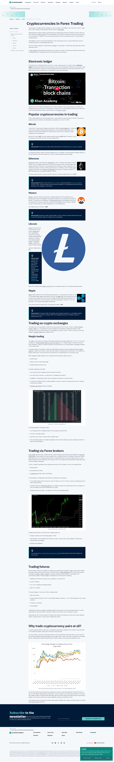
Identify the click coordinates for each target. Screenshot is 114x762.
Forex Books (50, 2)
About (77, 2)
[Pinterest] (55, 743)
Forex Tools (35, 2)
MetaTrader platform (46, 485)
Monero (14, 43)
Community (57, 2)
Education (65, 2)
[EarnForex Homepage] (16, 2)
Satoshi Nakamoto (64, 128)
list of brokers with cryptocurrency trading (49, 553)
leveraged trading (38, 332)
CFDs (59, 456)
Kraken (35, 328)
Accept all (107, 757)
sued (70, 313)
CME (71, 570)
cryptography (60, 29)
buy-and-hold (35, 702)
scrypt (30, 241)
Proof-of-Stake (76, 183)
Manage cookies (98, 757)
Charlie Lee (35, 231)
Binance (48, 574)
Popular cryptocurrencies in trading (17, 34)
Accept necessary (87, 757)
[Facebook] (61, 743)
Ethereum (15, 40)
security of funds (61, 110)
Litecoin (14, 45)
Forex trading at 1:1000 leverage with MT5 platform (22, 729)
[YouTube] (52, 742)
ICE (76, 570)
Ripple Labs (60, 296)
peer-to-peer (41, 34)
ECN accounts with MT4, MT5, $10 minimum (20, 8)
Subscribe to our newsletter (93, 718)
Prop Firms (43, 2)
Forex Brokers (28, 2)
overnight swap (34, 473)
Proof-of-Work (56, 183)
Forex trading (33, 50)
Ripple (14, 48)
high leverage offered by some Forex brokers (48, 342)
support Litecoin (46, 286)
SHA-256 (36, 241)
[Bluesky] (64, 743)
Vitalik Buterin (51, 162)
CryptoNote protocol (55, 200)
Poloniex (31, 328)
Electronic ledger (14, 31)
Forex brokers (32, 454)
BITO (51, 615)
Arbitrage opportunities (35, 386)
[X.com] (58, 743)
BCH (71, 146)
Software (71, 2)
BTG (76, 146)
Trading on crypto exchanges (17, 50)
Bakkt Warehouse (65, 572)
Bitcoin (14, 38)
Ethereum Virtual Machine (49, 169)
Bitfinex (81, 327)
